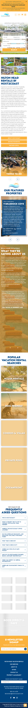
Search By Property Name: (14, 679)
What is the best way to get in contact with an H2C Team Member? (11, 523)
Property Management (14, 675)
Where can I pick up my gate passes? (10, 549)
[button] (17, 179)
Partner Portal (14, 145)
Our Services (14, 664)
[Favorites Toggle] (22, 14)
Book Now (14, 630)
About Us (14, 667)
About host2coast (14, 138)
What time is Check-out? (9, 545)
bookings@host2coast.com (14, 693)
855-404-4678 (14, 691)
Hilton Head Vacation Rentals (14, 661)
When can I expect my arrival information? (11, 560)
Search (14, 50)
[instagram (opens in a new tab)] (17, 697)
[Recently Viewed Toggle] (19, 14)
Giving (14, 669)
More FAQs (6, 570)
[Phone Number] (15, 14)
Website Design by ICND (17, 706)
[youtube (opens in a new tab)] (14, 697)
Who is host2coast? (8, 517)
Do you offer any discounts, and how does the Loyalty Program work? (12, 535)
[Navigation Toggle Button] (25, 14)
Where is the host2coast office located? (12, 529)
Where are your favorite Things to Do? (13, 566)
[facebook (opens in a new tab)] (11, 697)
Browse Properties (14, 141)
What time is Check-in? (9, 541)
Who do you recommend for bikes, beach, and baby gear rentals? (13, 555)
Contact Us (14, 672)
